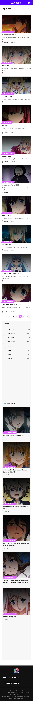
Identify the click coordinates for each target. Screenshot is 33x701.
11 (23, 316)
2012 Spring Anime (8, 182)
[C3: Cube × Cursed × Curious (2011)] (16, 263)
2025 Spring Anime (10, 541)
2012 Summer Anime (8, 153)
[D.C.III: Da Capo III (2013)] (16, 85)
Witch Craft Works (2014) (9, 35)
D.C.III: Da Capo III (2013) (8, 96)
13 (30, 316)
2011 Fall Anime (7, 213)
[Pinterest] (16, 338)
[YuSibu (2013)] (16, 55)
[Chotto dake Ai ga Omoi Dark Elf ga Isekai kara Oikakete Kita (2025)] (16, 528)
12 (27, 316)
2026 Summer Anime (10, 433)
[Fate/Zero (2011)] (16, 234)
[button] (3, 2)
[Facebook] (16, 329)
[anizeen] (16, 2)
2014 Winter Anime (8, 32)
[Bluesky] (16, 358)
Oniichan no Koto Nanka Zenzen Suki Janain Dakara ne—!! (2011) (15, 471)
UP (23, 691)
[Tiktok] (16, 350)
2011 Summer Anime (8, 302)
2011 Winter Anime (10, 467)
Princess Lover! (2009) (9, 617)
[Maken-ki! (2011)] (16, 205)
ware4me (6, 42)
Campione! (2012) (7, 156)
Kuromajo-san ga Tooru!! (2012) (11, 185)
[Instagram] (16, 342)
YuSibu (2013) (5, 66)
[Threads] (16, 354)
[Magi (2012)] (16, 114)
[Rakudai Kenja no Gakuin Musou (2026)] (16, 420)
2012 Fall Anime (7, 123)
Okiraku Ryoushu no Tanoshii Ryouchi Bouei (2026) (15, 508)
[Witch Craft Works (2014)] (16, 24)
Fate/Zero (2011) (6, 245)
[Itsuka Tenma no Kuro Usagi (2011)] (16, 293)
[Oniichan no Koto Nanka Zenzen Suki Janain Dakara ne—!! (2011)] (16, 455)
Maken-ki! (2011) (6, 216)
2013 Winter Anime (8, 94)
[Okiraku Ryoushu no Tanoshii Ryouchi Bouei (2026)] (16, 491)
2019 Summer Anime (10, 577)
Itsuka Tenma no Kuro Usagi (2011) (11, 304)
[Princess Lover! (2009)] (16, 601)
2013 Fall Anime (7, 63)
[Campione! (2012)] (16, 145)
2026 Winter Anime (10, 504)
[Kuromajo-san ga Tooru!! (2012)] (16, 174)
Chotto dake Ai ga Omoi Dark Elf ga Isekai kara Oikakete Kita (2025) (16, 544)
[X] (16, 334)
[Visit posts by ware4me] (2, 42)
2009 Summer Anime (10, 614)
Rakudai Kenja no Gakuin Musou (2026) (14, 435)
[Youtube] (16, 346)
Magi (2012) (5, 125)
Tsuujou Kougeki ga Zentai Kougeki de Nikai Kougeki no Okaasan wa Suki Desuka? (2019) (15, 581)
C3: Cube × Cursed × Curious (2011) (11, 274)
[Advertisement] (16, 381)
